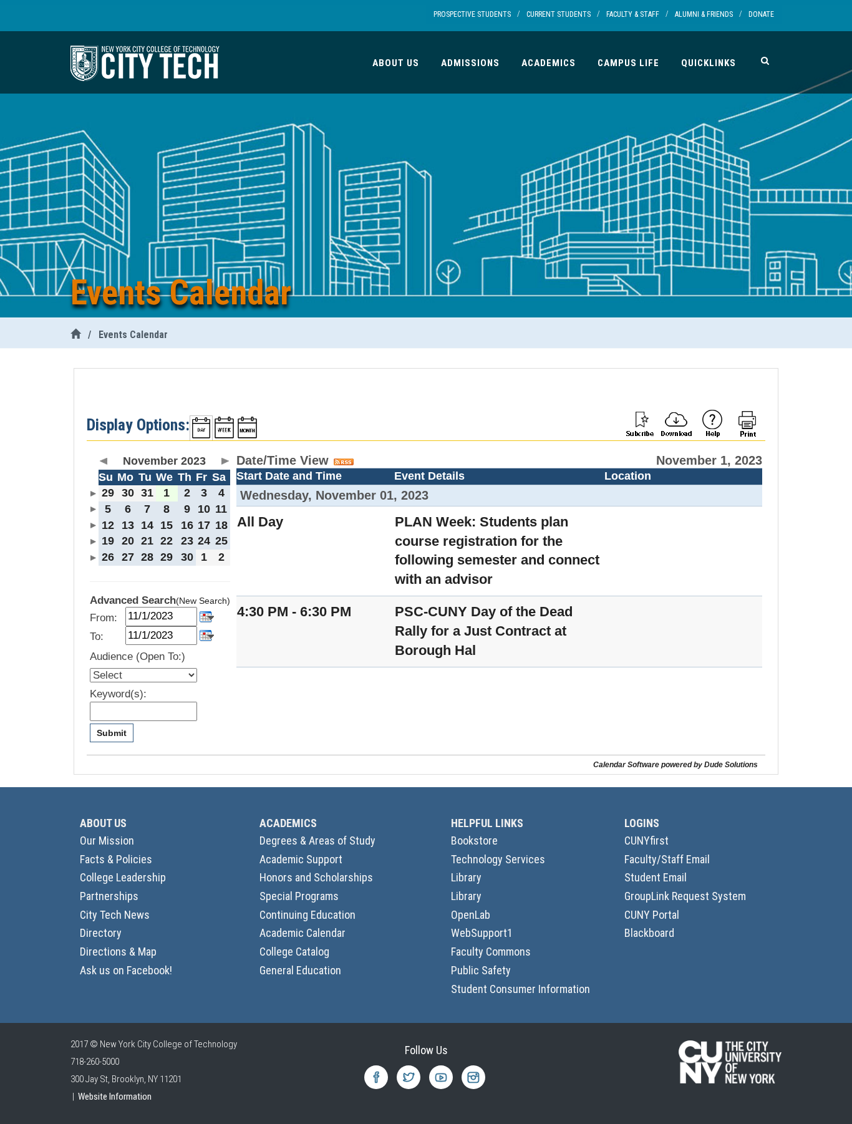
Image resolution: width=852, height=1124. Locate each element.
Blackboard (649, 932)
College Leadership (123, 877)
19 (108, 541)
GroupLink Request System (685, 896)
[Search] (765, 60)
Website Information (115, 1096)
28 (147, 557)
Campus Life (628, 63)
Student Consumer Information (520, 989)
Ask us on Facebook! (126, 970)
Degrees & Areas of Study (317, 840)
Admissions (470, 63)
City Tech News (115, 914)
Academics (548, 63)
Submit (112, 733)
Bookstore (474, 840)
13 (128, 525)
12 (108, 525)
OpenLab (470, 914)
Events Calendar (133, 335)
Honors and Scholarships (316, 877)
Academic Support (300, 859)
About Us (395, 63)
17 (204, 525)
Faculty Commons (491, 951)
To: (97, 636)
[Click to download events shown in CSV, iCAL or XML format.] (676, 423)
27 (128, 557)
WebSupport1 (482, 932)
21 (147, 541)
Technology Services (498, 859)
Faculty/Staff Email (667, 859)
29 (108, 493)
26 (108, 557)
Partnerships (109, 896)
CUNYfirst (646, 840)
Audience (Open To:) (137, 656)
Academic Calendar (302, 932)
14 (147, 525)
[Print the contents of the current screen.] (748, 423)
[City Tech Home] (75, 335)
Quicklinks (708, 63)
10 (204, 509)
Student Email (655, 877)
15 (166, 525)
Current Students (558, 14)
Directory (101, 932)
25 (221, 541)
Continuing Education (307, 914)
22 (166, 541)
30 (128, 493)
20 (128, 541)
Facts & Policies (116, 859)
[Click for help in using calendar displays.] (712, 423)
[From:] (207, 615)
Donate (761, 14)
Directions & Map (118, 951)
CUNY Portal (651, 914)
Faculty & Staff (632, 14)
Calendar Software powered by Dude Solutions (675, 764)
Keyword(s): (118, 694)
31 (147, 493)
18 (221, 525)
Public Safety (481, 970)
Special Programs (299, 896)
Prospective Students (472, 14)
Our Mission (107, 840)
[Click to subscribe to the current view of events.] (640, 423)
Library (466, 877)
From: (103, 618)
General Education (300, 970)
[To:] (207, 634)
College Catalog (294, 951)
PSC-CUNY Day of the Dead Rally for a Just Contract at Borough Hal (484, 631)
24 (204, 541)
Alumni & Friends (704, 14)
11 (221, 509)
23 (187, 541)
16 (187, 525)
